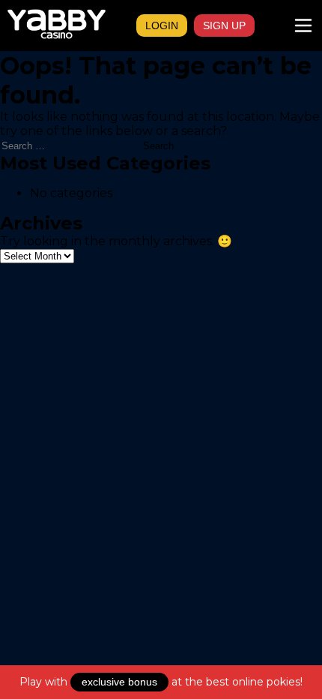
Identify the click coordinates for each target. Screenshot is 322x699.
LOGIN (161, 26)
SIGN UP (224, 26)
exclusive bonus (119, 682)
